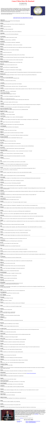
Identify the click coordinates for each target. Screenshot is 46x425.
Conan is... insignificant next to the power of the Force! (33, 421)
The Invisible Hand (19, 421)
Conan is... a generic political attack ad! (31, 422)
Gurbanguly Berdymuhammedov (31, 373)
